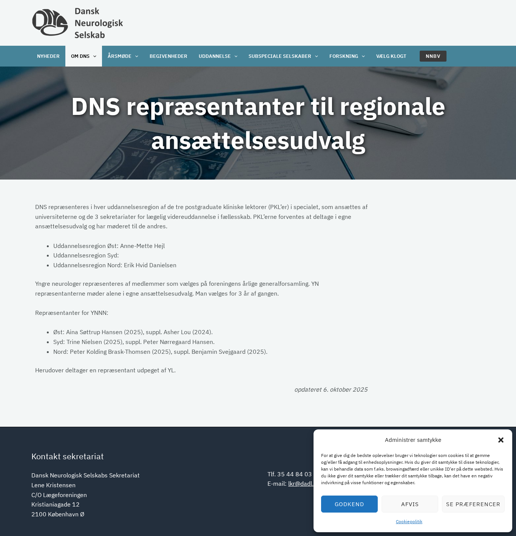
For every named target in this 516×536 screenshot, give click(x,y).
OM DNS (80, 56)
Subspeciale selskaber (280, 56)
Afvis (410, 504)
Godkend (349, 504)
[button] (501, 440)
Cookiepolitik (409, 521)
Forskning (343, 56)
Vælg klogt (391, 56)
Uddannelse (215, 56)
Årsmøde (119, 56)
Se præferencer (473, 504)
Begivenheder (168, 56)
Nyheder (48, 56)
